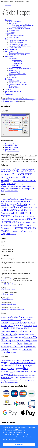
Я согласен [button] (19, 444)
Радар (20, 224)
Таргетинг (27, 231)
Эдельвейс (13, 234)
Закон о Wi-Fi (30, 180)
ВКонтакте (30, 216)
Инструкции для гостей (21, 184)
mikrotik (3, 169)
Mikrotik (22, 204)
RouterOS (18, 207)
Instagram (13, 205)
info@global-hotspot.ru (8, 289)
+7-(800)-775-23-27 (7, 280)
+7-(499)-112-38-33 (7, 279)
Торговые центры (11, 191)
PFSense (10, 207)
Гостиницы (18, 180)
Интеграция (10, 221)
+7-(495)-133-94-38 (7, 284)
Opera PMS (4, 207)
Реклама (28, 225)
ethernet (31, 199)
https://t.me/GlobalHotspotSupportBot (12, 309)
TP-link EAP (10, 210)
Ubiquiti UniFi (22, 210)
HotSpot (5, 204)
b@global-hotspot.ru (7, 299)
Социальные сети (15, 231)
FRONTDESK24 (17, 201)
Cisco (27, 199)
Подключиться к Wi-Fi (22, 1)
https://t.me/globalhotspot (8, 304)
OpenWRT (31, 205)
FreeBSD (10, 201)
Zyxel (13, 216)
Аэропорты (18, 177)
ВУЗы (11, 180)
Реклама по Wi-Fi (16, 188)
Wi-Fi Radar (17, 212)
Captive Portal (17, 198)
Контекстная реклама (27, 222)
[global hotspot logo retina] (15, 16)
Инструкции (8, 183)
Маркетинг (6, 186)
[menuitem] (21, 25)
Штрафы (5, 233)
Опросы (9, 225)
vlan (9, 213)
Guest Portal (26, 201)
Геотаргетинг (13, 219)
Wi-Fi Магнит (16, 171)
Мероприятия (24, 186)
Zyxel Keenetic (21, 216)
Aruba (8, 199)
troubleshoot (8, 169)
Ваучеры (5, 219)
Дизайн (21, 219)
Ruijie (30, 207)
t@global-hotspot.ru (7, 294)
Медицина (14, 186)
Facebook (4, 201)
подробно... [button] (13, 439)
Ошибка (14, 225)
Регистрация (5, 1)
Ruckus (26, 207)
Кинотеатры (32, 184)
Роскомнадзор (7, 228)
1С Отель (3, 199)
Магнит (3, 225)
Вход (12, 1)
